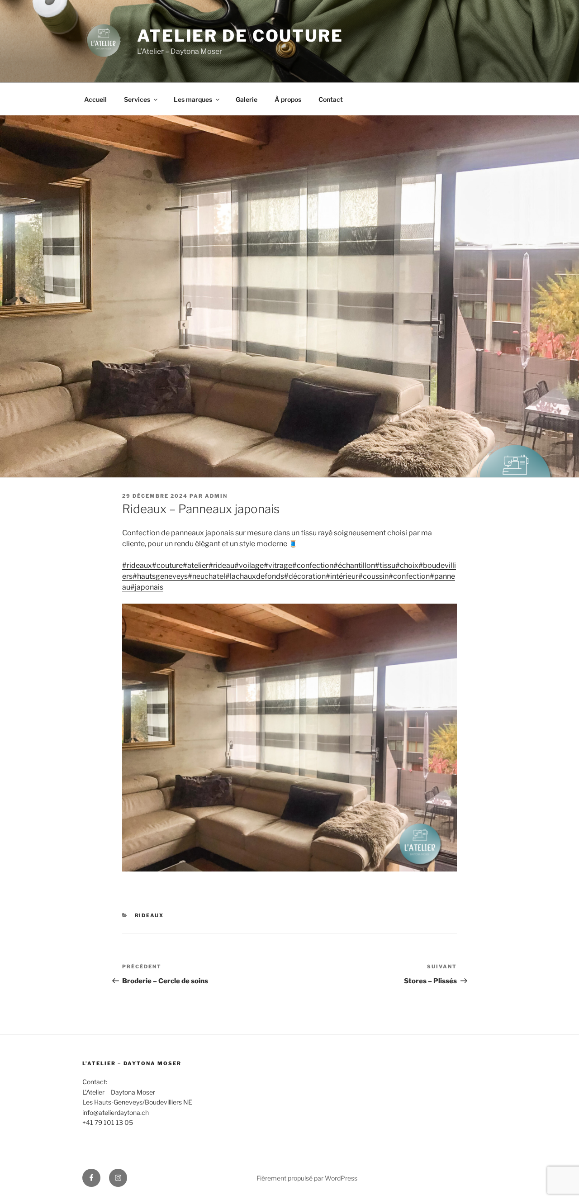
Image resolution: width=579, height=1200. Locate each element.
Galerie (246, 99)
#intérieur (342, 576)
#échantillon (354, 565)
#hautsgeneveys (160, 576)
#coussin (373, 576)
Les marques (193, 99)
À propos (288, 99)
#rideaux (137, 565)
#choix (406, 565)
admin (216, 496)
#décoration (305, 576)
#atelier (196, 565)
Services (137, 99)
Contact (330, 99)
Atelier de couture (240, 36)
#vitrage (278, 565)
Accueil (95, 99)
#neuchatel (206, 576)
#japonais (146, 587)
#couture (167, 565)
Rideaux (149, 915)
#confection (312, 565)
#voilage (249, 565)
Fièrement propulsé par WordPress (306, 1178)
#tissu (385, 565)
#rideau (221, 565)
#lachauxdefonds (254, 576)
